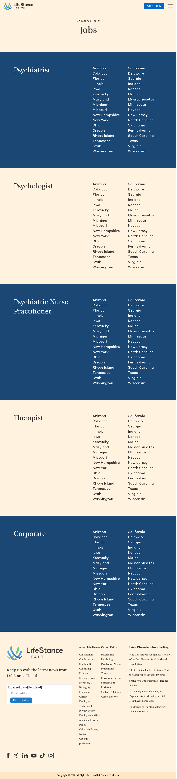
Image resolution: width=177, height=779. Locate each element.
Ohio (96, 125)
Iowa (96, 89)
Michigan (100, 105)
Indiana (134, 84)
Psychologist (33, 186)
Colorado (100, 73)
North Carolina (141, 120)
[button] (86, 655)
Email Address (25, 687)
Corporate (30, 534)
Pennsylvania (139, 131)
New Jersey (138, 115)
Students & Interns (111, 692)
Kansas (134, 89)
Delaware (136, 73)
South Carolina (141, 136)
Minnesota (137, 105)
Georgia (134, 79)
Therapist (28, 418)
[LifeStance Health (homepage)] (18, 6)
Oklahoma (136, 125)
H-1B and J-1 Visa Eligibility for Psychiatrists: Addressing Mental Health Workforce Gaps (147, 696)
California (136, 68)
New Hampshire (106, 115)
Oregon (98, 131)
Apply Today (154, 6)
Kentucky (100, 94)
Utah (96, 146)
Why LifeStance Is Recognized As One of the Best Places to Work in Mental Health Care (149, 660)
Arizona (99, 68)
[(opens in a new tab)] (8, 755)
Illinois (98, 84)
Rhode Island (103, 136)
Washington (102, 151)
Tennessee (101, 141)
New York (100, 120)
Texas (133, 141)
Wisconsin (136, 151)
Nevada (134, 110)
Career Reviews (109, 697)
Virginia (135, 146)
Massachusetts (141, 99)
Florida (98, 79)
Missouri (99, 110)
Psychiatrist (32, 70)
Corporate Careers (111, 678)
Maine (133, 94)
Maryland (100, 99)
